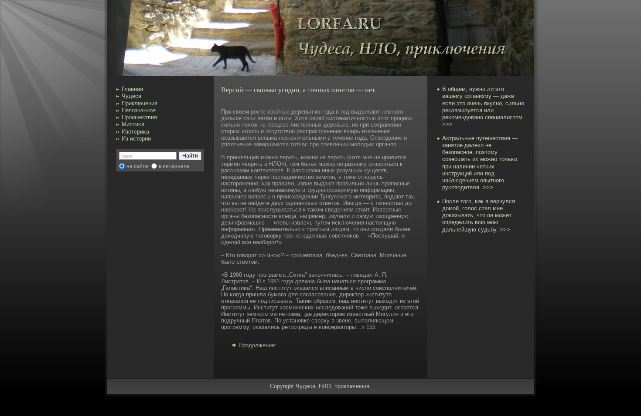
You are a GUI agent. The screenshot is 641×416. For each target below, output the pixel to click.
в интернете (174, 166)
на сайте (137, 166)
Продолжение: (257, 345)
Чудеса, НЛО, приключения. (333, 386)
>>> (447, 124)
